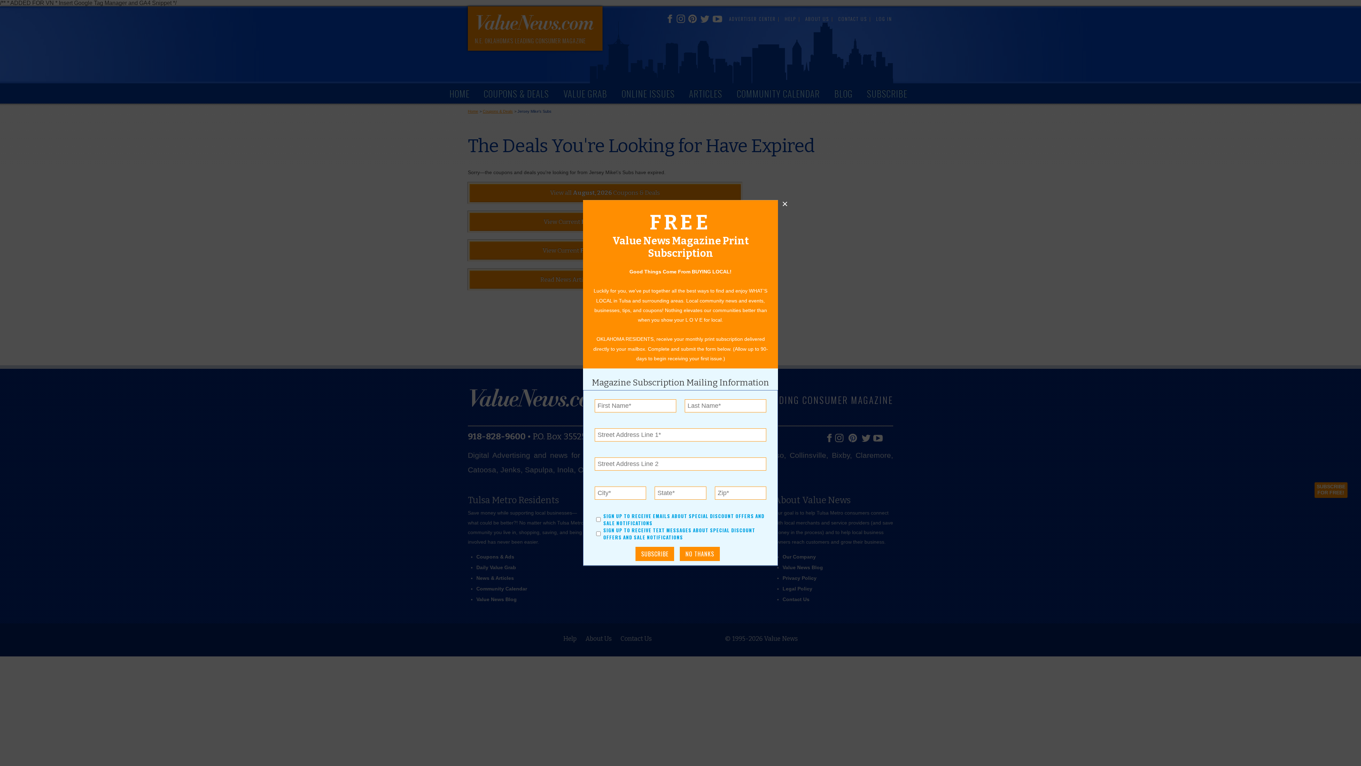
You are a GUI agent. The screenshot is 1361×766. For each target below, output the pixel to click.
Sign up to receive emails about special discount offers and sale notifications (683, 519)
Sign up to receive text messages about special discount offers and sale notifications (679, 534)
